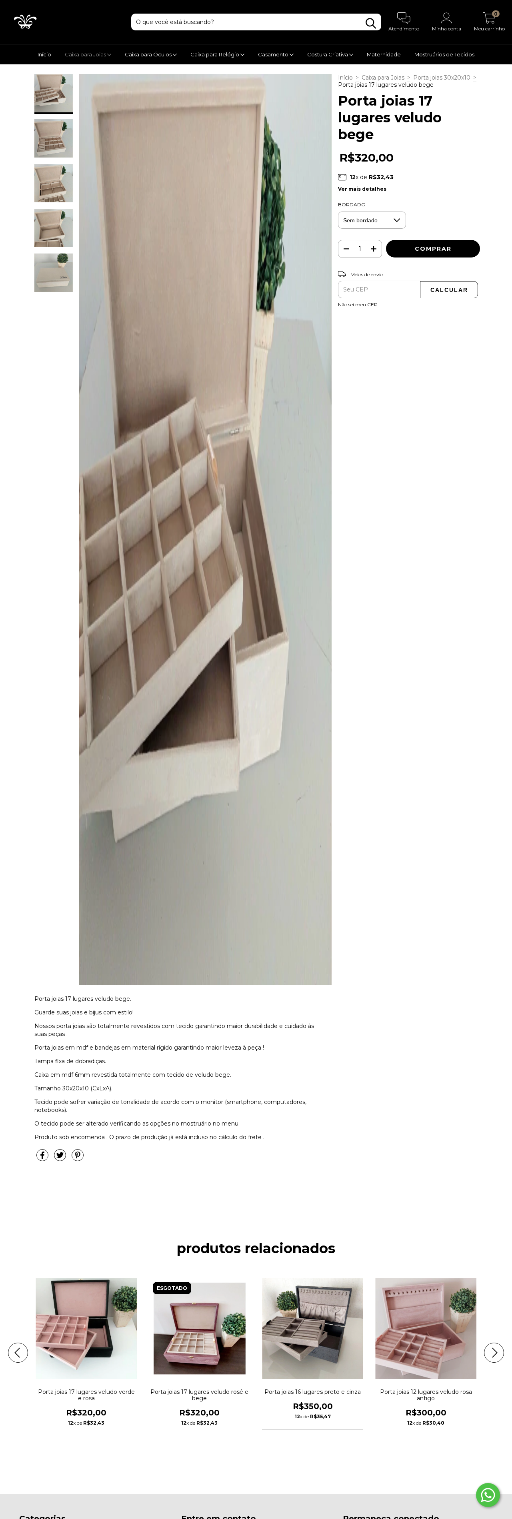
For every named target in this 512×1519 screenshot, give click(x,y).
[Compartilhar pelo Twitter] (61, 1158)
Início (44, 54)
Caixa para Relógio (215, 54)
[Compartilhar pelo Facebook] (43, 1158)
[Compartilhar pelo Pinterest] (78, 1158)
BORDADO (352, 205)
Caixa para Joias (86, 54)
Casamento (274, 54)
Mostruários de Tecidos (444, 54)
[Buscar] (371, 23)
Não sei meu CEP (358, 304)
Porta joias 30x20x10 (441, 77)
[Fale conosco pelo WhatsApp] (488, 1495)
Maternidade (384, 54)
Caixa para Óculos (149, 54)
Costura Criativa (328, 54)
